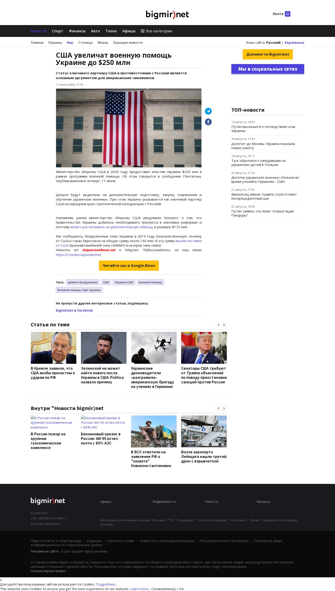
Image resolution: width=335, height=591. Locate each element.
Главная (37, 42)
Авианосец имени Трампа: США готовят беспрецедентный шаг (264, 196)
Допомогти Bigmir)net (267, 54)
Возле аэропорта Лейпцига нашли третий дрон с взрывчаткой (204, 456)
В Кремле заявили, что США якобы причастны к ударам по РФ (53, 373)
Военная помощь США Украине (79, 290)
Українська (294, 42)
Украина (55, 42)
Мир (70, 42)
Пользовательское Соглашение (224, 541)
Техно (111, 31)
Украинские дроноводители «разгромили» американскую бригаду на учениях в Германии (152, 377)
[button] (218, 325)
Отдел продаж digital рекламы (84, 551)
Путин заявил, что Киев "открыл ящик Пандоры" (262, 213)
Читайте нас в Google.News (129, 265)
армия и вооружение (83, 282)
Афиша (128, 31)
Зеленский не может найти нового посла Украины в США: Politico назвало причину (102, 375)
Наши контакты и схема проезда (56, 541)
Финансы (77, 31)
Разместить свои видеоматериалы (167, 541)
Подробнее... (106, 584)
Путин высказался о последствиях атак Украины (263, 128)
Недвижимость (164, 501)
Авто (95, 31)
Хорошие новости (127, 42)
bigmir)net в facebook (74, 310)
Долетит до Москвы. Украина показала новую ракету (263, 145)
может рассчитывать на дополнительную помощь (111, 227)
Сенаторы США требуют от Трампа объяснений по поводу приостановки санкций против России (204, 375)
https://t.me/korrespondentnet (78, 254)
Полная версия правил (48, 571)
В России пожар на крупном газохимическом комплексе (48, 440)
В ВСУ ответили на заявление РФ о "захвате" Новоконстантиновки (151, 458)
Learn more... (140, 588)
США (106, 282)
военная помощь (150, 282)
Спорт (57, 31)
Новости (38, 31)
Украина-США (124, 282)
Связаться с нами (120, 541)
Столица (85, 42)
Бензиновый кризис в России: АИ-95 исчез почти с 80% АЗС (101, 438)
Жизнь (103, 42)
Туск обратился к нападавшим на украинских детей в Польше (258, 162)
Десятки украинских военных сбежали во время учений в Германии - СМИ (265, 179)
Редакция (94, 541)
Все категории (159, 31)
